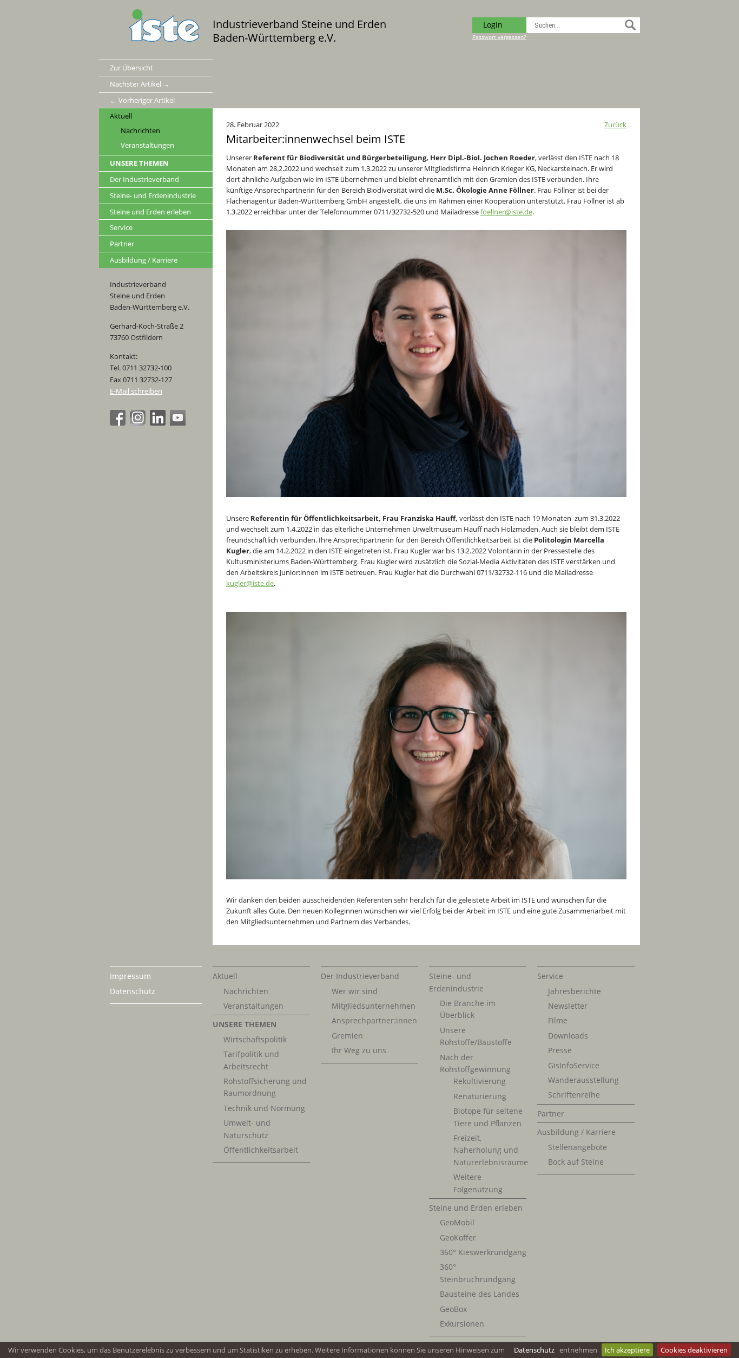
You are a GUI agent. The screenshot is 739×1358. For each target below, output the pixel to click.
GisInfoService (573, 1065)
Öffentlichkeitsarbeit (260, 1150)
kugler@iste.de (250, 583)
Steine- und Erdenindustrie (153, 195)
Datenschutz (534, 1350)
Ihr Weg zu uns (359, 1050)
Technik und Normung (264, 1108)
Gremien (347, 1035)
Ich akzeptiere (627, 1350)
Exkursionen (462, 1323)
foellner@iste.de (506, 212)
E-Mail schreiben (136, 391)
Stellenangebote (577, 1147)
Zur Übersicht (131, 68)
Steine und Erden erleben (150, 212)
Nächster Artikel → (140, 84)
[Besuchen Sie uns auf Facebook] (119, 423)
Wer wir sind (355, 991)
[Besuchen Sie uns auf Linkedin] (159, 423)
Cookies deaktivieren (694, 1350)
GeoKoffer (458, 1237)
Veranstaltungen (147, 145)
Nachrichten (140, 130)
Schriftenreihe (574, 1094)
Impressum (130, 976)
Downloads (568, 1035)
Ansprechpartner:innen (374, 1020)
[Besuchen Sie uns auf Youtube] (179, 423)
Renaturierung (479, 1096)
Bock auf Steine (576, 1162)
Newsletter (568, 1006)
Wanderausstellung (583, 1080)
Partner (122, 244)
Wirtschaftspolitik (255, 1039)
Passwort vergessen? (499, 37)
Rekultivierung (479, 1081)
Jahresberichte (574, 991)
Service (121, 227)
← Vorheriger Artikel (142, 100)
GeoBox (453, 1309)
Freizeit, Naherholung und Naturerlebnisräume (490, 1150)
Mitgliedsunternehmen (373, 1006)
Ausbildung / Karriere (143, 260)
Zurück (615, 124)
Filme (558, 1020)
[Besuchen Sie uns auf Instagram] (139, 423)
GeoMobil (457, 1222)
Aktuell (121, 116)
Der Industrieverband (144, 179)
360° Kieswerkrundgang (483, 1252)
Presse (560, 1050)
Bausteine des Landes (479, 1294)
